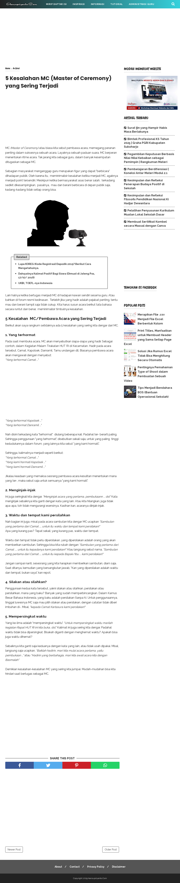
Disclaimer (119, 866)
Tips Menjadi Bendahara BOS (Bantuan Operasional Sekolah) (155, 392)
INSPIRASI (79, 4)
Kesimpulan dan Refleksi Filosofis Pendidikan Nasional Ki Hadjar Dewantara (146, 199)
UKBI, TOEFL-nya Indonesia (35, 283)
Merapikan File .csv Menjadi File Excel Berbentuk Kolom (151, 319)
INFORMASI (97, 4)
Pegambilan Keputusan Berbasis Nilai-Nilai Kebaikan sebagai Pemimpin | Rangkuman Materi (149, 158)
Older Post (111, 849)
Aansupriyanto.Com (97, 878)
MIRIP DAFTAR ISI (56, 4)
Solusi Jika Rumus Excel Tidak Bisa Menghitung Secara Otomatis (155, 356)
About (58, 866)
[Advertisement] (90, 36)
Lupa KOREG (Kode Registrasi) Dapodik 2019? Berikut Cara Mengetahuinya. (54, 266)
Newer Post (14, 849)
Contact (75, 866)
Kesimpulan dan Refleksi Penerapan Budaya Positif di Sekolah (144, 184)
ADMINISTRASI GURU (141, 4)
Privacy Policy (95, 866)
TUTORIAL (116, 4)
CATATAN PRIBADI (19, 12)
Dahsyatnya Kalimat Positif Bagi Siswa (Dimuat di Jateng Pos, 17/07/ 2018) (56, 275)
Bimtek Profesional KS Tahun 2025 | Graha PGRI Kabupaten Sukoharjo (146, 143)
